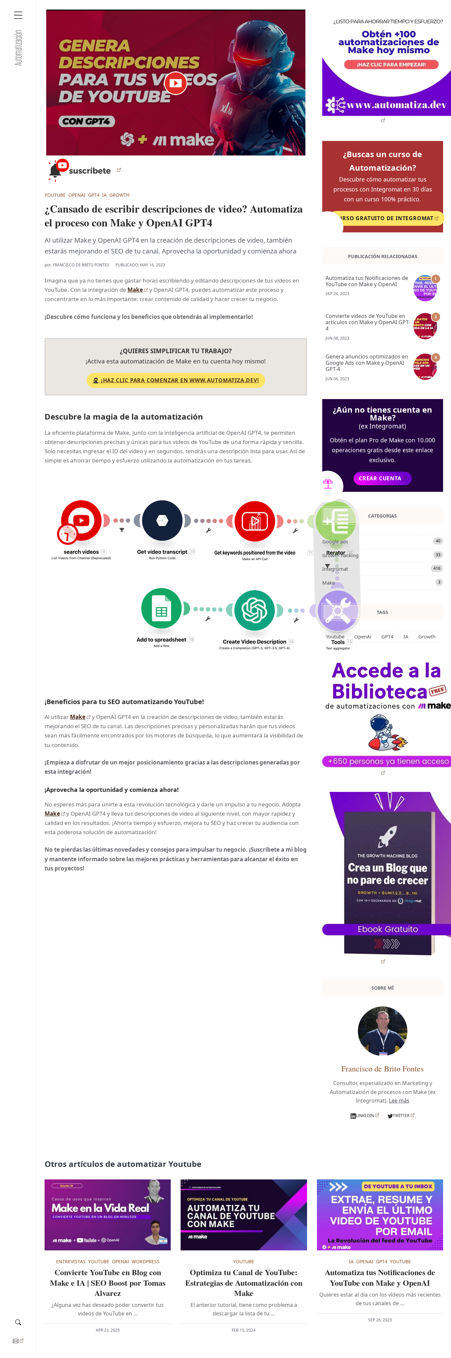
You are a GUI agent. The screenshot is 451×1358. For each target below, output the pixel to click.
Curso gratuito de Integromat (384, 218)
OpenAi (77, 195)
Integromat (381, 568)
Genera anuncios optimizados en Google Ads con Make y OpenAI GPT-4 (367, 363)
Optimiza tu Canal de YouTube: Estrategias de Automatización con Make (243, 1282)
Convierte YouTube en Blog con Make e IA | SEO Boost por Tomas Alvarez (107, 1282)
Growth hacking (381, 555)
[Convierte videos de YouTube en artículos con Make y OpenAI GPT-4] (426, 326)
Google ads (381, 541)
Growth (119, 195)
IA (104, 195)
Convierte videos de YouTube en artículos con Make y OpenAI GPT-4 (368, 322)
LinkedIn (365, 1115)
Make (135, 289)
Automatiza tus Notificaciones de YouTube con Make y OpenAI (367, 281)
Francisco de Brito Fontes (81, 265)
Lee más (399, 1100)
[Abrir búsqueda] (18, 1321)
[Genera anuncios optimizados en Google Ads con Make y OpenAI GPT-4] (426, 367)
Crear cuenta (380, 478)
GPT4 (93, 195)
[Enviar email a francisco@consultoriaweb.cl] (18, 1340)
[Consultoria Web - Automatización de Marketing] (18, 48)
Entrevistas (71, 1261)
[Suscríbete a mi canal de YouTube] (83, 169)
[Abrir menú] (18, 15)
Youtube (55, 195)
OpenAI (120, 1261)
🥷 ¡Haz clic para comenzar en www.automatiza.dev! (175, 380)
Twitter (401, 1115)
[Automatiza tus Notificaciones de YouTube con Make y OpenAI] (426, 288)
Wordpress (145, 1261)
